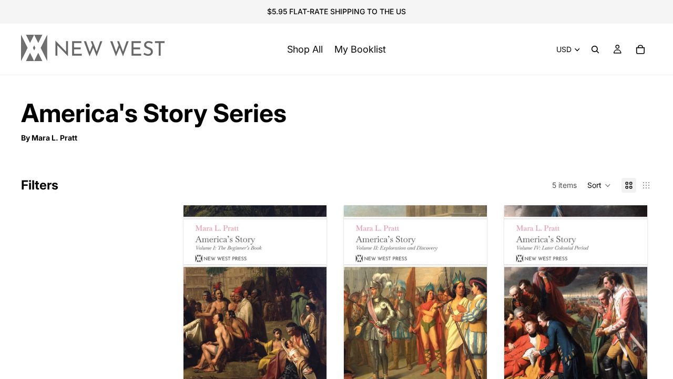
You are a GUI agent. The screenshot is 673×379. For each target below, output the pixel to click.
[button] (599, 185)
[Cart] (640, 49)
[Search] (595, 49)
